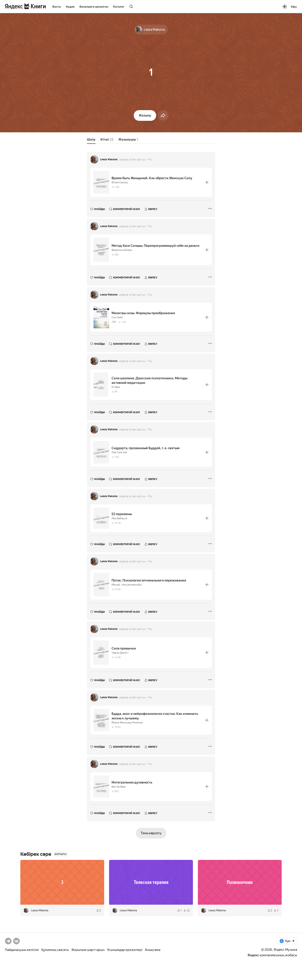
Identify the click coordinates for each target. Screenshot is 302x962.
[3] (62, 882)
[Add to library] (207, 182)
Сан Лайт (117, 317)
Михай (116, 584)
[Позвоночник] (240, 882)
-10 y (149, 159)
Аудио (70, 6)
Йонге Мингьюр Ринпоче (127, 722)
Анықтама (152, 950)
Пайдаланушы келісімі (22, 950)
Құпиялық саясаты (55, 950)
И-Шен (116, 387)
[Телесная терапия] (151, 882)
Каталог (118, 6)
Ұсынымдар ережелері (124, 950)
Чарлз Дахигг (120, 652)
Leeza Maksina (109, 159)
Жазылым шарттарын (88, 950)
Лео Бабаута (119, 518)
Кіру (294, 6)
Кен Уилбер (119, 786)
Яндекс (253, 955)
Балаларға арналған (94, 6)
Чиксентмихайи (131, 584)
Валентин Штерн (122, 249)
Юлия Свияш (120, 182)
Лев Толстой (119, 452)
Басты (56, 6)
